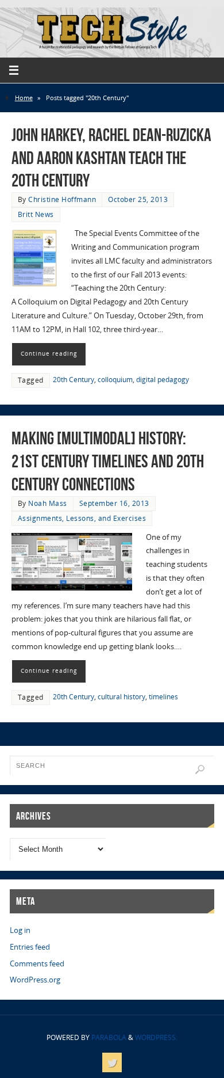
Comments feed (37, 964)
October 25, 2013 (138, 199)
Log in (20, 930)
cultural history (121, 697)
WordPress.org (35, 980)
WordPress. (156, 1037)
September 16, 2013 (114, 503)
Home (24, 97)
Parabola (108, 1037)
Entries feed (30, 947)
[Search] (200, 769)
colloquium (115, 379)
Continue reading (49, 353)
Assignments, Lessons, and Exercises (82, 518)
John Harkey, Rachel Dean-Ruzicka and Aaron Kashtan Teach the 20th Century (111, 158)
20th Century (73, 379)
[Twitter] (112, 1062)
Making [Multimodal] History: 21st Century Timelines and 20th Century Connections (107, 461)
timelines (163, 697)
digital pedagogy (162, 379)
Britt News (36, 214)
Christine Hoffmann (62, 199)
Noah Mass (47, 503)
